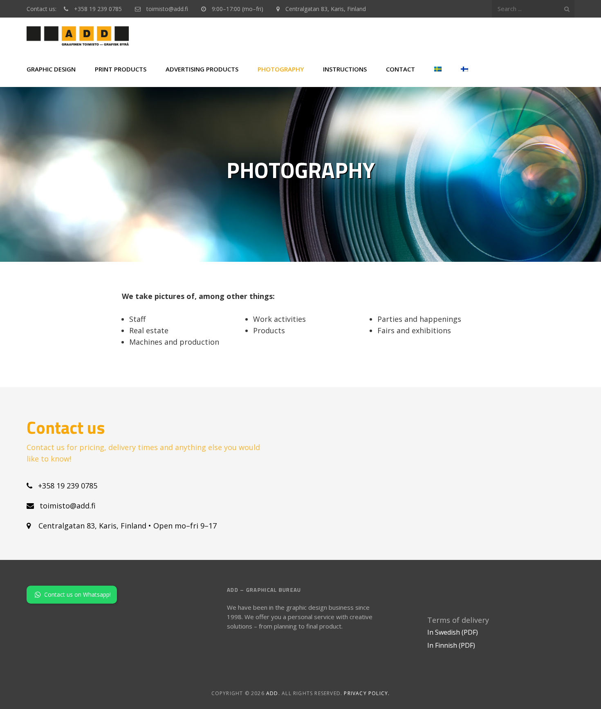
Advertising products (202, 69)
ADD (272, 693)
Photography (281, 69)
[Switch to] (438, 69)
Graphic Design (51, 69)
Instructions (345, 69)
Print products (120, 69)
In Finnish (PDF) (451, 645)
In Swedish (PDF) (452, 632)
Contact (400, 69)
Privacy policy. (367, 693)
